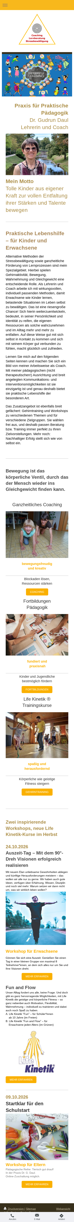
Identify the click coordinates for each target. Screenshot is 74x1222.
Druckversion (15, 1208)
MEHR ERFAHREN (37, 1184)
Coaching (37, 591)
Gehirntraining (37, 792)
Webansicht (63, 1208)
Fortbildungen (37, 689)
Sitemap (31, 1208)
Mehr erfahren (37, 976)
